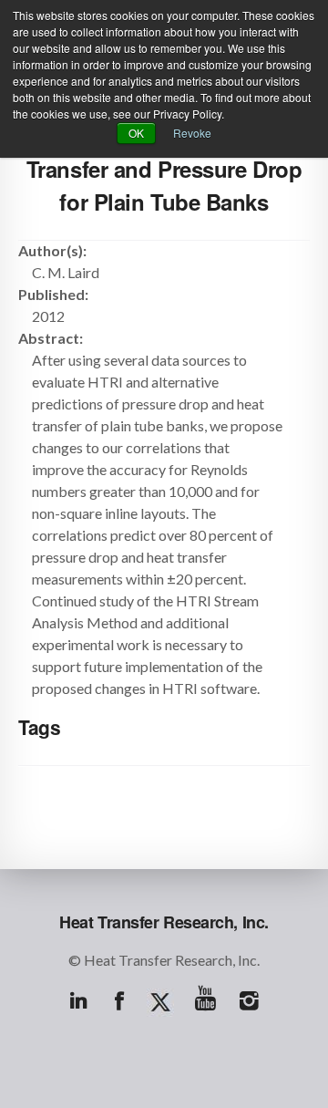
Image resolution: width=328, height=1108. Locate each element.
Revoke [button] (192, 132)
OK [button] (136, 132)
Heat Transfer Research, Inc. (164, 922)
